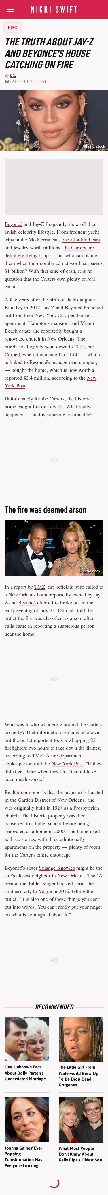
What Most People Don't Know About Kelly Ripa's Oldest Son (80, 1154)
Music (12, 27)
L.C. (13, 75)
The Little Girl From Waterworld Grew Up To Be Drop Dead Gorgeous (78, 1076)
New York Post (67, 763)
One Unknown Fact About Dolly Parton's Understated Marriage (25, 1072)
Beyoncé (13, 223)
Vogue (45, 890)
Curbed (12, 354)
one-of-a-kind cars (81, 239)
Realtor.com (17, 791)
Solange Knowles (57, 867)
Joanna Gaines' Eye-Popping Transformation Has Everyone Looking (23, 1156)
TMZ (39, 586)
